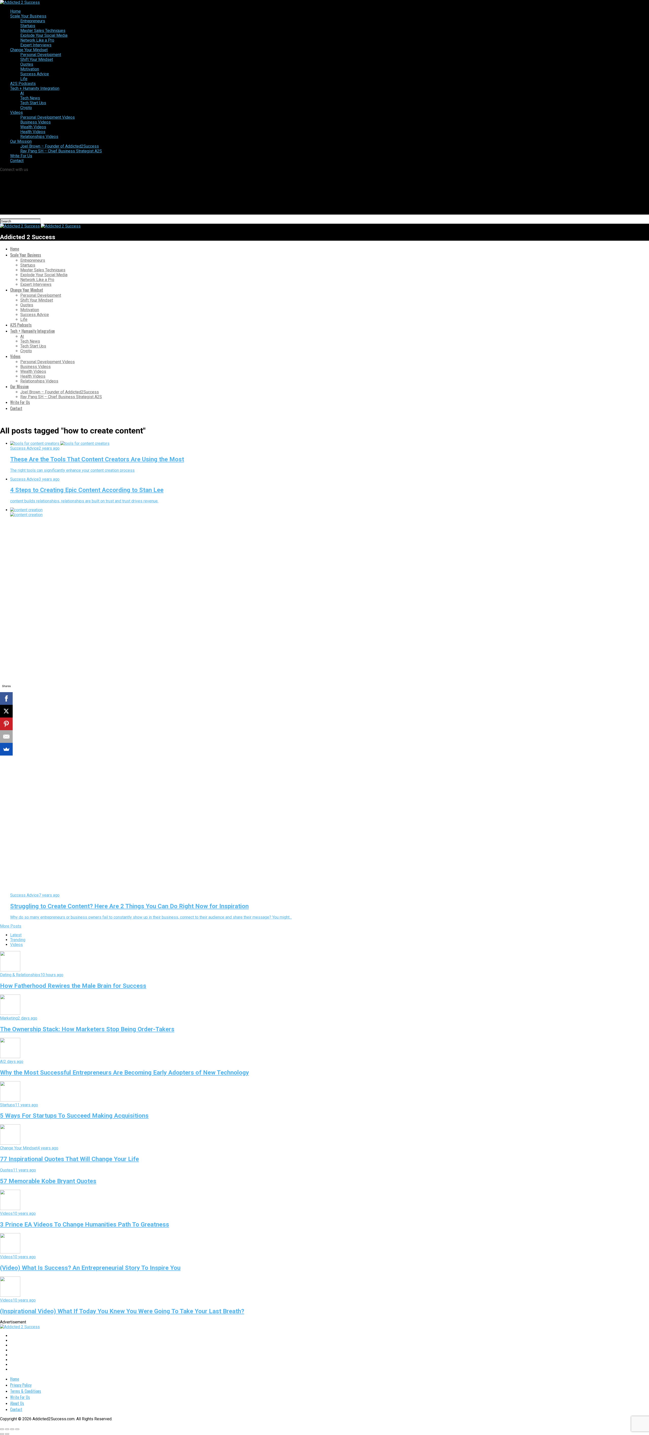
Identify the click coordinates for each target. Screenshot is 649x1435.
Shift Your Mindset (36, 59)
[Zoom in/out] (17, 1429)
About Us (17, 1403)
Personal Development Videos (47, 117)
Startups (27, 25)
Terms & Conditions (25, 1391)
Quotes (26, 64)
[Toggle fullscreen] (12, 1429)
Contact (17, 160)
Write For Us (21, 155)
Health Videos (32, 131)
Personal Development (40, 54)
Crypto (26, 107)
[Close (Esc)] (2, 1429)
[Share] (7, 1429)
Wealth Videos (33, 127)
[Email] (6, 736)
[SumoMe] (6, 749)
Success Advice (34, 74)
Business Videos (35, 122)
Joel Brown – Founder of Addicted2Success (59, 146)
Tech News (30, 98)
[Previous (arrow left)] (2, 1434)
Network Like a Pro (37, 40)
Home (15, 11)
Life (23, 78)
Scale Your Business (28, 16)
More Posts (10, 926)
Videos (16, 112)
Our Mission (21, 141)
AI (22, 93)
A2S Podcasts (23, 83)
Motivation (29, 69)
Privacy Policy (20, 1385)
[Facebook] (6, 698)
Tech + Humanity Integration (34, 88)
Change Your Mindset (29, 49)
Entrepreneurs (32, 21)
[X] (6, 711)
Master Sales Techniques (42, 30)
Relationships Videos (39, 136)
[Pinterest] (6, 724)
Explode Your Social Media (43, 35)
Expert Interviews (35, 45)
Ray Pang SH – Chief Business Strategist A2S (61, 151)
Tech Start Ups (33, 102)
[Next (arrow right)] (7, 1434)
